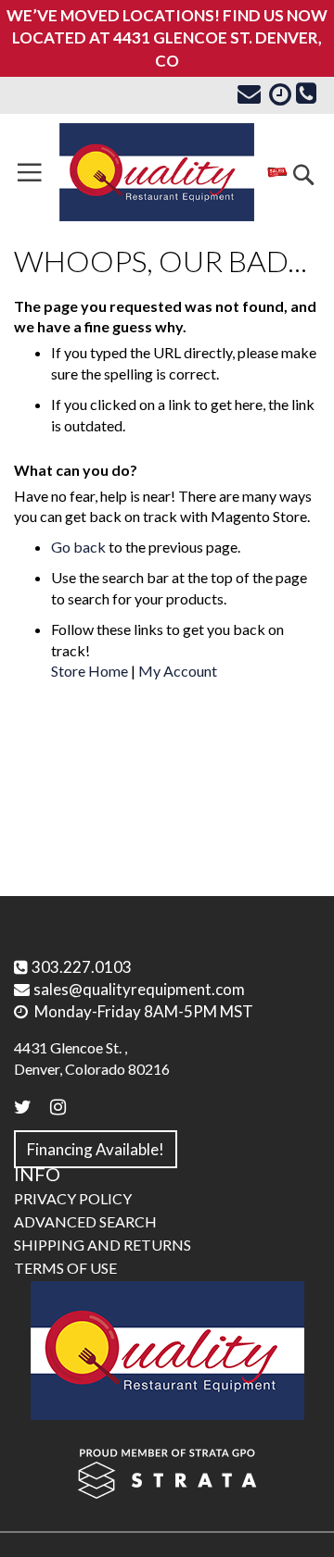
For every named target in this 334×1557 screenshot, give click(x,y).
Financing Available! (95, 1149)
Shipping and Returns (102, 1244)
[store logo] (156, 172)
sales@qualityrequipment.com (139, 989)
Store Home (89, 670)
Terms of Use (65, 1268)
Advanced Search (85, 1221)
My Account (177, 670)
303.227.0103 (82, 967)
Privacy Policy (73, 1198)
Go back (78, 546)
